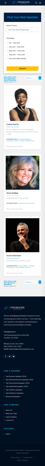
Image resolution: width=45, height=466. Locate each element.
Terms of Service (22, 460)
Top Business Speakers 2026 (16, 376)
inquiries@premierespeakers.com (21, 349)
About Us (9, 410)
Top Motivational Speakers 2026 (17, 383)
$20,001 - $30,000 (17, 51)
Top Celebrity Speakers (14, 390)
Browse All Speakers (13, 396)
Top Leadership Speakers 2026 (17, 386)
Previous (28, 78)
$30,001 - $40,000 (17, 55)
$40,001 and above (17, 59)
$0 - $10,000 (14, 43)
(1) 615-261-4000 (16, 344)
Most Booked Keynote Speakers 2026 (19, 380)
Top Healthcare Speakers (15, 393)
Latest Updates (11, 417)
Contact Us (10, 420)
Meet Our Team (11, 413)
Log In (8, 434)
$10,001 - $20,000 (16, 47)
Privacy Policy (15, 457)
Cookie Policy (27, 457)
